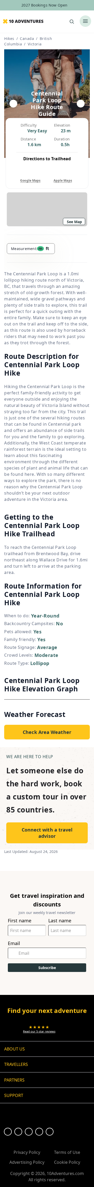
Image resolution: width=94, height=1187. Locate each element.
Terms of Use (67, 1152)
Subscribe (47, 967)
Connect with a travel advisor (47, 833)
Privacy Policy (27, 1152)
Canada (27, 38)
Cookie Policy (67, 1162)
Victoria (35, 43)
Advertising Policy (26, 1162)
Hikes (9, 38)
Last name (59, 920)
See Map (74, 221)
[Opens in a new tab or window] (8, 1132)
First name (19, 920)
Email (14, 943)
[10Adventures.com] (23, 21)
